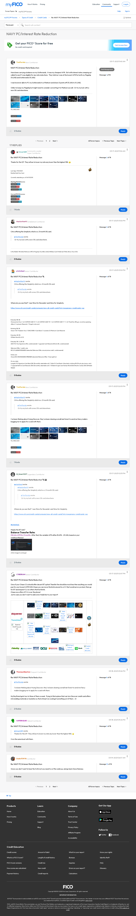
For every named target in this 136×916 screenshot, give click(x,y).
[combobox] (76, 25)
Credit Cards (42, 17)
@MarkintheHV (19, 281)
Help (119, 11)
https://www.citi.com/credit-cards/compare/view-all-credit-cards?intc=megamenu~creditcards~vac (47, 308)
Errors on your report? (77, 868)
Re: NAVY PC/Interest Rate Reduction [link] (65, 17)
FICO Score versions (14, 863)
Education (96, 4)
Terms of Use (73, 817)
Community (106, 4)
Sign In (127, 11)
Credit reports (43, 873)
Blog (39, 827)
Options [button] (128, 17)
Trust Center (72, 822)
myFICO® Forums (25, 12)
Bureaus (72, 858)
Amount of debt (44, 852)
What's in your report (76, 852)
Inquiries (72, 863)
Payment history (13, 873)
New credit (42, 868)
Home (9, 811)
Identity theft (105, 858)
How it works (11, 817)
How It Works (32, 4)
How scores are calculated (16, 868)
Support (116, 4)
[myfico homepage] (14, 5)
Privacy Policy (73, 827)
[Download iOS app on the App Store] (105, 811)
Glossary (103, 868)
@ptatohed (18, 484)
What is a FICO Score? (15, 858)
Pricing (42, 4)
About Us (71, 811)
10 (107, 764)
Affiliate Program (74, 833)
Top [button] (9, 796)
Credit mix (41, 863)
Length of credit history (46, 858)
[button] (127, 59)
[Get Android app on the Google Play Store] (105, 819)
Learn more (88, 900)
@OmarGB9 (18, 731)
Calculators (73, 873)
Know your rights (106, 852)
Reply (123, 131)
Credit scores (11, 852)
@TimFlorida (18, 237)
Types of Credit (27, 17)
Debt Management (107, 69)
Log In (126, 4)
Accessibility (72, 838)
